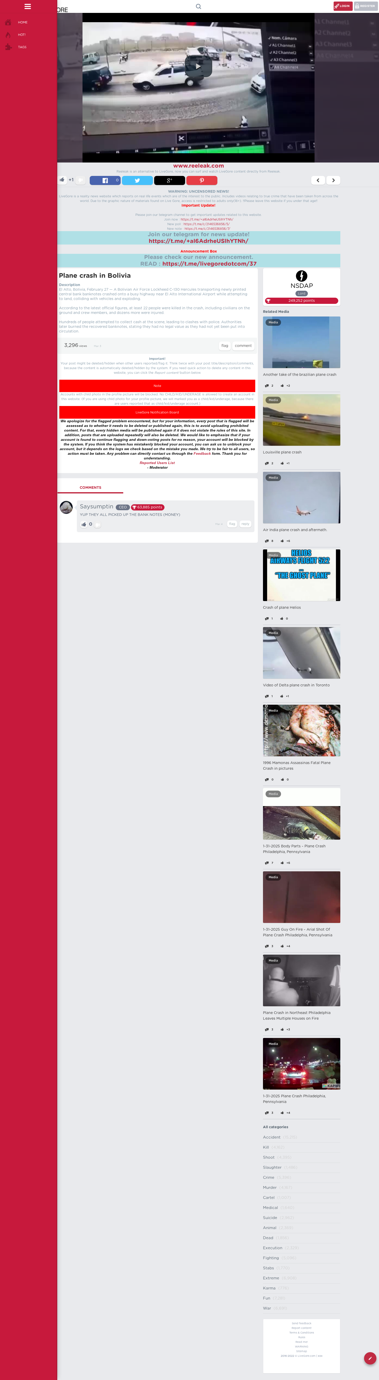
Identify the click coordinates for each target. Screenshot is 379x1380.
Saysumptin (96, 506)
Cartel (269, 1198)
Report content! (302, 1328)
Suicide (270, 1218)
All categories (275, 1127)
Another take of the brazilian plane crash (299, 375)
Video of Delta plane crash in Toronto (296, 685)
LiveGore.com (307, 1356)
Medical (270, 1208)
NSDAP (302, 286)
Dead (268, 1238)
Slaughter (272, 1168)
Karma (269, 1288)
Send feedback (301, 1323)
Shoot (269, 1157)
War (267, 1308)
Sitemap (301, 1351)
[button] (198, 66)
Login (345, 6)
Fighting (271, 1258)
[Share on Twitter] (137, 180)
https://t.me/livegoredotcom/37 (209, 264)
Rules (301, 1337)
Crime (268, 1178)
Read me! (301, 1342)
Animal (269, 1228)
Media (273, 322)
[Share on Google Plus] (169, 180)
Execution (272, 1248)
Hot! (22, 34)
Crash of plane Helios (282, 608)
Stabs (268, 1268)
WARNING (301, 1346)
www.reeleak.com (198, 166)
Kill (266, 1147)
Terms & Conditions (301, 1333)
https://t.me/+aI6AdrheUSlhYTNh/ (207, 219)
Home (23, 22)
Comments (90, 488)
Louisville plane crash (282, 452)
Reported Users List (157, 463)
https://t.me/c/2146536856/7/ (207, 228)
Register (367, 6)
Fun (266, 1298)
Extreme (271, 1278)
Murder (270, 1188)
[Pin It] (201, 180)
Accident (272, 1137)
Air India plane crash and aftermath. (295, 530)
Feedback (202, 453)
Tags (22, 47)
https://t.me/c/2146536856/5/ (207, 224)
